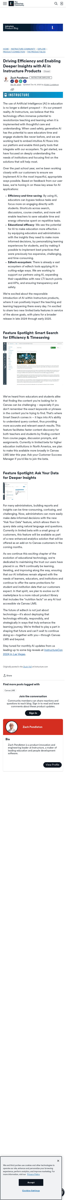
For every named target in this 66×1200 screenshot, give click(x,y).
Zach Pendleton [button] (19, 77)
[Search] (56, 3)
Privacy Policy (33, 1174)
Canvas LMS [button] (10, 690)
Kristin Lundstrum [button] (51, 85)
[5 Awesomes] (16, 81)
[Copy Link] (12, 89)
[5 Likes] (25, 81)
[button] (6, 79)
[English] (16, 3)
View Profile (52, 764)
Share (7, 675)
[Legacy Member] (12, 81)
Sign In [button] (33, 713)
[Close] (58, 1160)
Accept (31, 1182)
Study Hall (27, 667)
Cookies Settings (31, 1190)
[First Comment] (21, 81)
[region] (31, 1178)
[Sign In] (61, 3)
